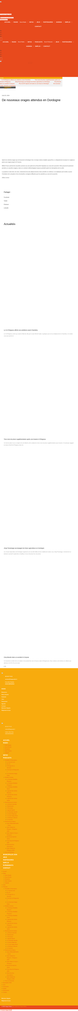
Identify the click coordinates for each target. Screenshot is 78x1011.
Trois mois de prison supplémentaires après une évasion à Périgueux (25, 439)
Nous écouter (8, 747)
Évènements (8, 865)
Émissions (7, 749)
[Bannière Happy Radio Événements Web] (21, 8)
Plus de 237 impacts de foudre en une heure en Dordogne (34, 83)
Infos (5, 755)
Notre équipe (8, 745)
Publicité (7, 752)
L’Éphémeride (10, 806)
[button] (1, 29)
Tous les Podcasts (9, 852)
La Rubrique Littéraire (12, 817)
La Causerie (10, 819)
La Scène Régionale (12, 813)
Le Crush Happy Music (12, 815)
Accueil (6, 740)
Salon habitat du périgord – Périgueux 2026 (12, 829)
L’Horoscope (10, 808)
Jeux (5, 857)
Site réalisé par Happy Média (19, 1006)
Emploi (6, 862)
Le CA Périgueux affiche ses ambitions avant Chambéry (16, 79)
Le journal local (11, 762)
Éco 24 (8, 764)
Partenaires (8, 860)
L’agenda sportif (11, 810)
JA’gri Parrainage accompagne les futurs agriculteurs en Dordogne (32, 81)
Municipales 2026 (10, 854)
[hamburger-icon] (30, 63)
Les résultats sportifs (12, 812)
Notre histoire (8, 751)
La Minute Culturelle (12, 804)
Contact (6, 868)
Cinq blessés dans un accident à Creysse (16, 657)
